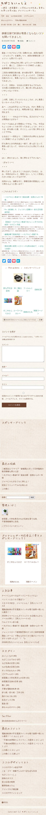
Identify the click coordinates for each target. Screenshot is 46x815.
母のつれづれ (27, 24)
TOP (2, 16)
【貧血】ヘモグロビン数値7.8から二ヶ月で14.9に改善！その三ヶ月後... (24, 223)
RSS (5, 802)
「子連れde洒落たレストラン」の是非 (17, 740)
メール (5, 375)
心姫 (14, 754)
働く (19, 24)
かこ (38, 740)
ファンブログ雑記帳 (10, 789)
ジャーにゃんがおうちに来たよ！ (15, 481)
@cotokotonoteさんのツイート (14, 721)
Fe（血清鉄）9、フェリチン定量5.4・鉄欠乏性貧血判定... (24, 210)
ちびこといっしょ (14, 3)
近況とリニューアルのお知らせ (15, 485)
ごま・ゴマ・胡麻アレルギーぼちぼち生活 (19, 771)
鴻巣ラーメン (31, 582)
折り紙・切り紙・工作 (8, 24)
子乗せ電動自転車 (21, 20)
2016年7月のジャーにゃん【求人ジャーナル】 (20, 320)
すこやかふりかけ (14, 562)
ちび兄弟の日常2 (16, 16)
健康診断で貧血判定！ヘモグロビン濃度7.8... (22, 234)
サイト (4, 384)
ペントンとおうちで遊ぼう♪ (13, 599)
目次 (7, 16)
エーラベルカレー (31, 562)
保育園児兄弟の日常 (10, 681)
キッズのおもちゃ (9, 670)
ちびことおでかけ (9, 659)
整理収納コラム (8, 786)
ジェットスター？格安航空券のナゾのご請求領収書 (23, 632)
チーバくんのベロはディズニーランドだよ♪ (20, 596)
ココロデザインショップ (12, 793)
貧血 (34, 24)
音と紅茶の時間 (8, 782)
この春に (5, 489)
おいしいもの (7, 656)
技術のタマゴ (7, 778)
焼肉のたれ (28, 312)
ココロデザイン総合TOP (12, 767)
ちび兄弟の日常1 (9, 663)
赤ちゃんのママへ (7, 20)
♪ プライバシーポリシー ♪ (12, 526)
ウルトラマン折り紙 (10, 622)
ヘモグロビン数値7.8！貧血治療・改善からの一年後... (24, 198)
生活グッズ (6, 700)
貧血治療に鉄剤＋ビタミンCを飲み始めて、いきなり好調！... (24, 247)
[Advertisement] (23, 441)
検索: (4, 497)
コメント (32, 41)
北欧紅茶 (38, 290)
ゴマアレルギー (29, 16)
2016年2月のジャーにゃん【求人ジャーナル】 (21, 642)
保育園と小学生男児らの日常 (14, 678)
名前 (4, 367)
